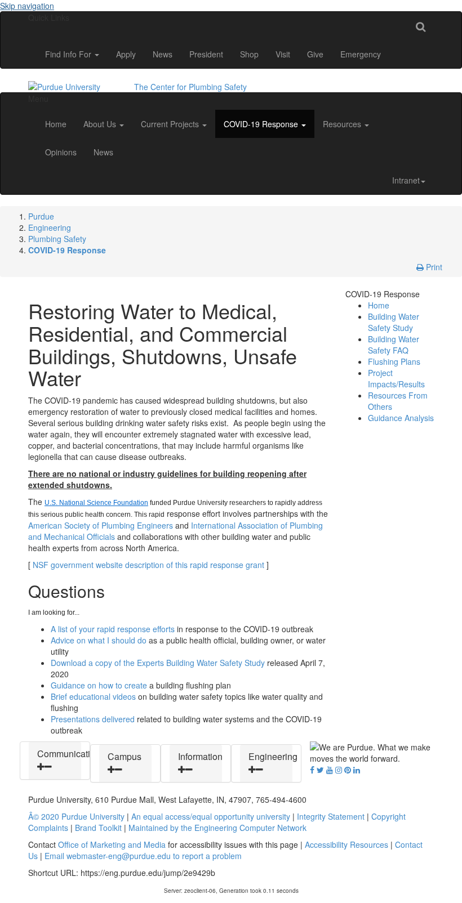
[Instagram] (338, 769)
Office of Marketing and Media (112, 844)
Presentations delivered (93, 719)
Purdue (41, 216)
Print (433, 266)
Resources (343, 123)
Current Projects (171, 123)
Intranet (406, 180)
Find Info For (69, 54)
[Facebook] (312, 769)
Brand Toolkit (98, 827)
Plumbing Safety (57, 238)
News (162, 54)
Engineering (49, 227)
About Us (100, 123)
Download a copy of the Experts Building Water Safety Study (158, 662)
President (206, 54)
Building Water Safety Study (393, 322)
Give (315, 54)
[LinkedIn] (356, 769)
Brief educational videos (93, 696)
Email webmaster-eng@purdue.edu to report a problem (143, 855)
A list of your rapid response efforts (113, 628)
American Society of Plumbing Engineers (100, 525)
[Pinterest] (347, 769)
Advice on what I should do (98, 640)
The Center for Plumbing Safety (190, 86)
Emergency (360, 54)
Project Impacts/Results (396, 378)
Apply (126, 54)
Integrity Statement (331, 816)
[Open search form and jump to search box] (420, 26)
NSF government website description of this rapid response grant (148, 564)
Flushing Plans (394, 361)
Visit (283, 54)
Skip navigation (27, 5)
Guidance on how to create (99, 685)
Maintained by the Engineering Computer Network (217, 827)
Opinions (61, 152)
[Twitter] (320, 769)
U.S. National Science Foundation (96, 503)
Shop (249, 54)
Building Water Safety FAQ (393, 344)
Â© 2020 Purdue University (76, 816)
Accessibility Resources (346, 844)
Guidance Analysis (401, 417)
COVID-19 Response (262, 123)
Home (55, 123)
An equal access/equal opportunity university (210, 816)
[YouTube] (329, 769)
